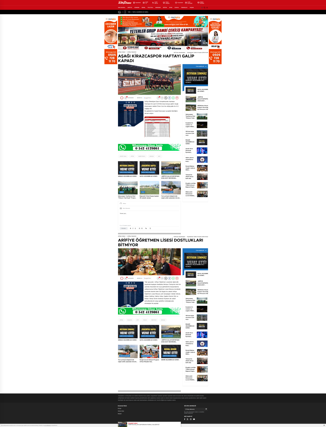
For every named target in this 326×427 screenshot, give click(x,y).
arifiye (132, 156)
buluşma (129, 320)
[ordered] (139, 228)
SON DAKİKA (121, 7)
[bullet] (142, 228)
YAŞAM (192, 7)
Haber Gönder (202, 3)
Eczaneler (180, 2)
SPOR (170, 7)
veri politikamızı (47, 425)
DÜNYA (177, 7)
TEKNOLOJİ (184, 7)
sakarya (152, 156)
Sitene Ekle (121, 411)
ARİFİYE (130, 7)
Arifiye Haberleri (131, 52)
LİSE (137, 320)
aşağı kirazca (141, 156)
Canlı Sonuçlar (190, 3)
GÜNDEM (136, 7)
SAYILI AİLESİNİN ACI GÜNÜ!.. (141, 12)
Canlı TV (146, 3)
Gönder (123, 228)
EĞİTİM (165, 7)
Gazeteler (138, 2)
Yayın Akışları (167, 3)
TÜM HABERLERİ (200, 66)
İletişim (120, 413)
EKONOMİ (158, 7)
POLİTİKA (150, 7)
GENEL (143, 7)
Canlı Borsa (156, 3)
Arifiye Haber (121, 52)
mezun (145, 320)
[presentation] (123, 12)
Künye (119, 408)
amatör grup (123, 156)
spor (159, 156)
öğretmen (154, 320)
